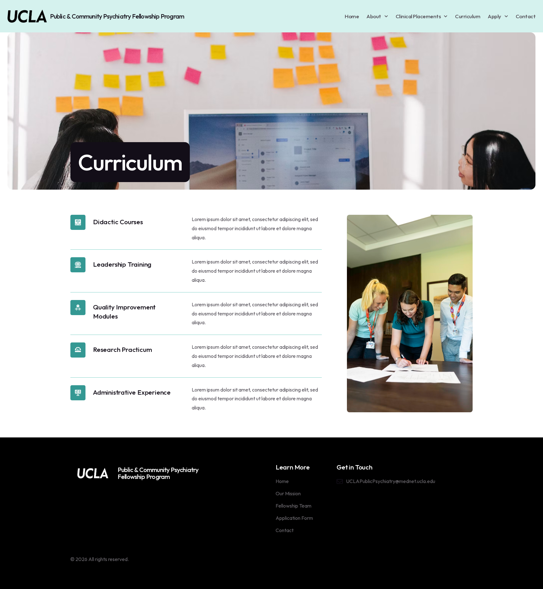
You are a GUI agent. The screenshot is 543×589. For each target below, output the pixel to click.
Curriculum (467, 16)
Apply (494, 16)
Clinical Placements (418, 16)
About (373, 16)
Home (352, 16)
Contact (526, 16)
